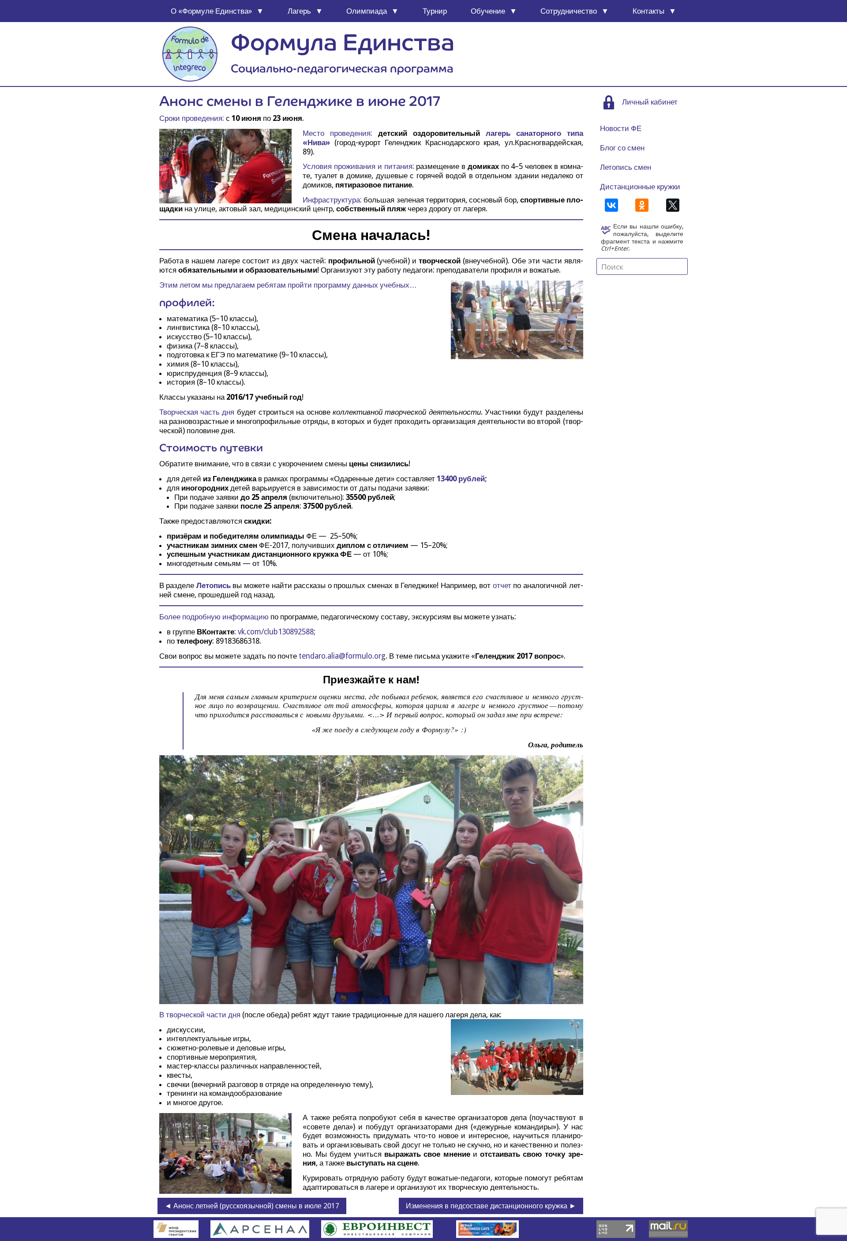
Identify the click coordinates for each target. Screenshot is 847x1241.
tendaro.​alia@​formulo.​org (342, 656)
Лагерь (299, 11)
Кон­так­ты (648, 11)
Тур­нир (435, 11)
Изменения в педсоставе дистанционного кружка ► (491, 1206)
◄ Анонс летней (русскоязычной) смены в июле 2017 (252, 1206)
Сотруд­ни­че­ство (568, 11)
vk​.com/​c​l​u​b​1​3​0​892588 (276, 631)
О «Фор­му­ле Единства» (211, 11)
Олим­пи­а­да (366, 11)
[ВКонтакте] (611, 205)
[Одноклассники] (641, 205)
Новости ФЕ (620, 128)
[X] (672, 205)
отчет (502, 585)
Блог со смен (622, 147)
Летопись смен (625, 167)
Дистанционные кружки (640, 186)
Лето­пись (213, 585)
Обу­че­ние (488, 11)
